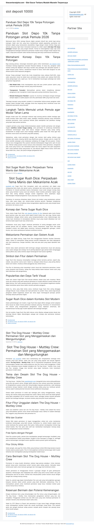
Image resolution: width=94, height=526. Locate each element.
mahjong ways (72, 131)
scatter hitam (71, 142)
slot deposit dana (54, 64)
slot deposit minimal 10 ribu (33, 213)
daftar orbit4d (72, 119)
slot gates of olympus (74, 138)
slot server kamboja (73, 146)
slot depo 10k (71, 101)
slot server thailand (73, 149)
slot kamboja (71, 48)
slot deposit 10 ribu (12, 321)
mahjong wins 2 (72, 134)
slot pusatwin (17, 358)
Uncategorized (11, 154)
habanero (70, 104)
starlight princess (73, 52)
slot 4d (70, 172)
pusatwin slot (10, 186)
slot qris (70, 89)
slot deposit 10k (31, 155)
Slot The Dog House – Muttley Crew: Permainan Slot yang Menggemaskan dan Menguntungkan (31, 336)
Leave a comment (12, 157)
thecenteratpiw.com (76, 14)
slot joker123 (71, 127)
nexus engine (71, 93)
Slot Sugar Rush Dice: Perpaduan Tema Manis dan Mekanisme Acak (29, 169)
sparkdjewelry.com (30, 381)
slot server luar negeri (74, 157)
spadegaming (72, 78)
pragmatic (70, 168)
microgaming (71, 82)
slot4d (69, 176)
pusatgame (71, 112)
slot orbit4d (71, 123)
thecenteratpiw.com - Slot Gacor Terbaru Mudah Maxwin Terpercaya (37, 2)
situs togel (71, 179)
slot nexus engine (73, 153)
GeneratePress (70, 523)
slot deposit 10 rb (12, 155)
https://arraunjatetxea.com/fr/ (76, 65)
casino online (71, 97)
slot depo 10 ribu (72, 116)
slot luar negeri (72, 56)
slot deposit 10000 (21, 155)
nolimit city (71, 74)
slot (69, 161)
